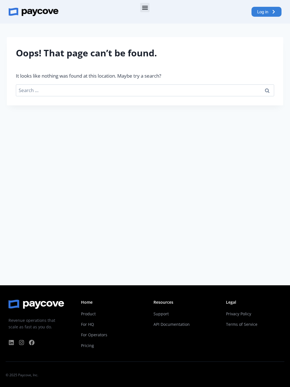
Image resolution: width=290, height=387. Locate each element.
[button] (145, 7)
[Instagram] (21, 342)
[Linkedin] (11, 342)
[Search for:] (145, 90)
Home (87, 302)
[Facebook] (32, 342)
